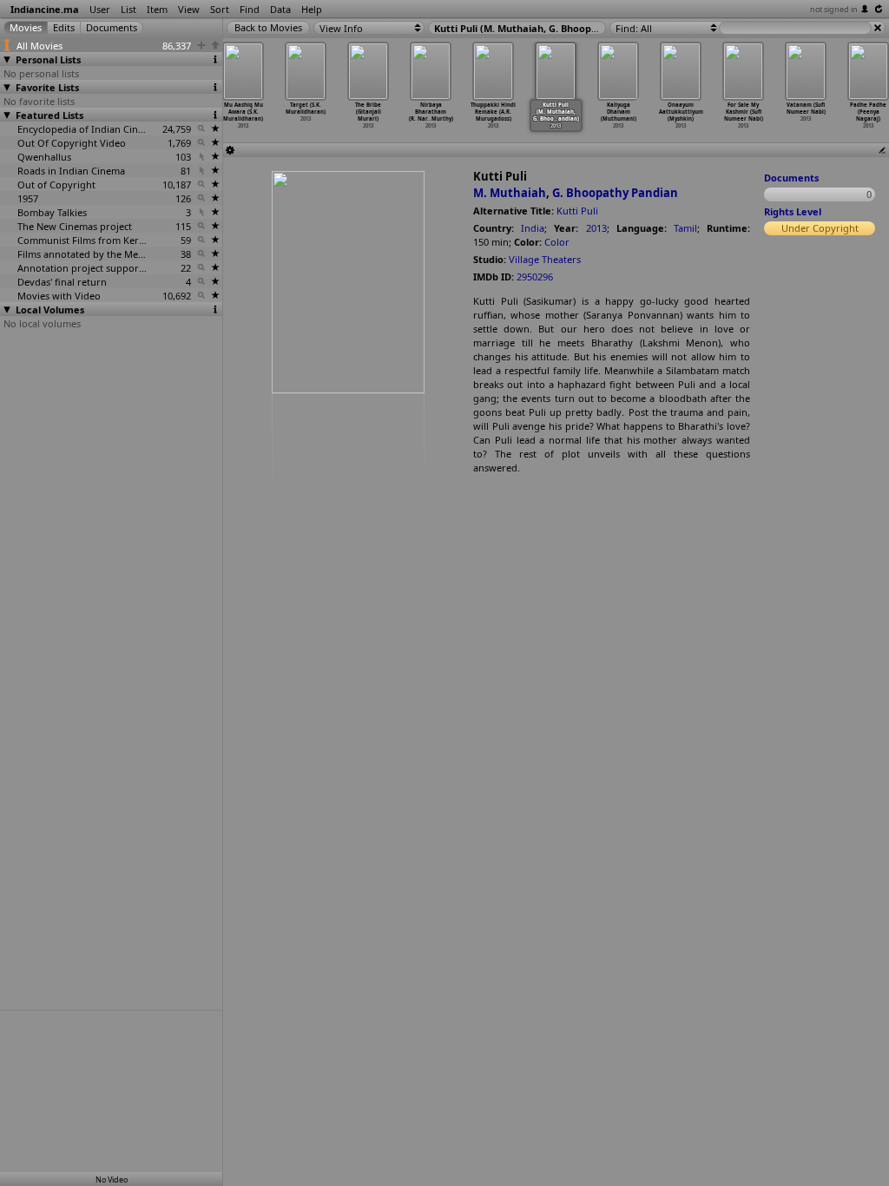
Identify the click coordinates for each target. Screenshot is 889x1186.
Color (557, 241)
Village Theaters (545, 259)
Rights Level (792, 211)
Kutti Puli (577, 210)
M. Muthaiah (509, 193)
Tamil (685, 227)
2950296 (535, 276)
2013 (596, 227)
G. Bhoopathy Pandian (615, 193)
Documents (791, 177)
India (532, 227)
